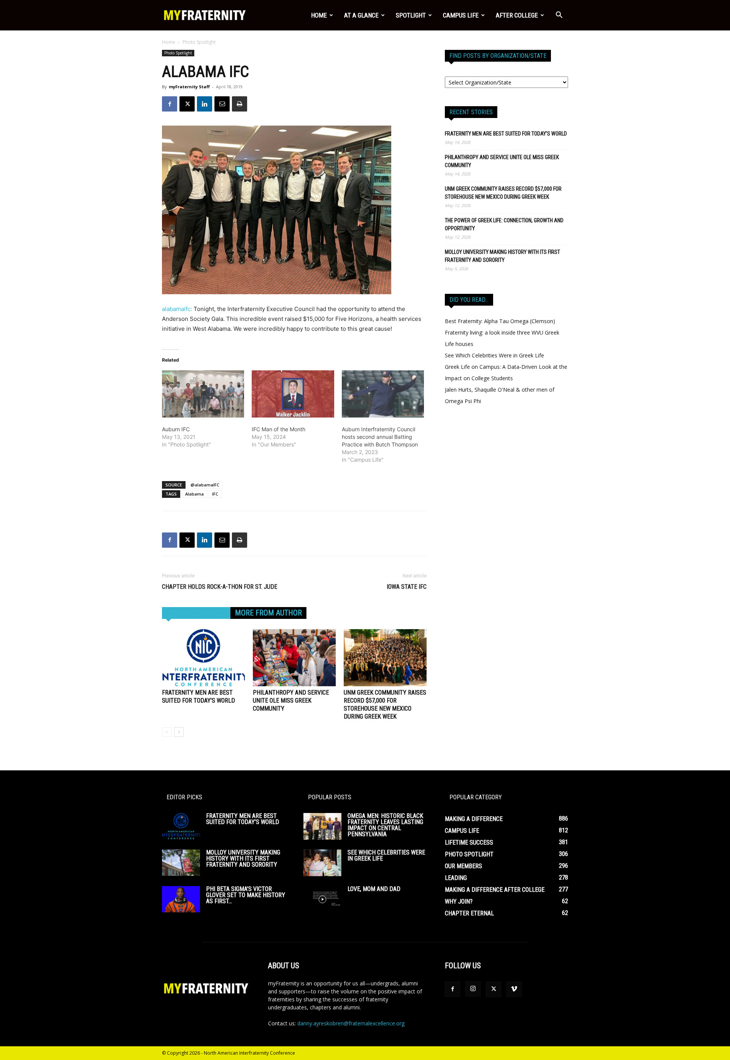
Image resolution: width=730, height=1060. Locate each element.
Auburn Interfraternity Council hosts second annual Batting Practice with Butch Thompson (380, 437)
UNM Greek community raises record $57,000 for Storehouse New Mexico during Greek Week (503, 193)
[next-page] (179, 732)
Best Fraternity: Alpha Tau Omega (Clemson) (500, 321)
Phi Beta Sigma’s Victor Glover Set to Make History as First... (245, 895)
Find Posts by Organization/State (497, 55)
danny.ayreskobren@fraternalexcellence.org (351, 1023)
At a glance (361, 15)
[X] (187, 104)
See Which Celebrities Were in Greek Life (494, 355)
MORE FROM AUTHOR (268, 612)
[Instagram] (473, 988)
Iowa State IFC (407, 586)
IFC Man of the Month (278, 429)
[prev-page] (166, 732)
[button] (559, 15)
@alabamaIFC (204, 485)
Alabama (194, 494)
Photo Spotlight (178, 53)
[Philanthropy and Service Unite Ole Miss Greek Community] (294, 657)
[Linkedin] (204, 104)
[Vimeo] (514, 989)
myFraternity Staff (189, 86)
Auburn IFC (176, 429)
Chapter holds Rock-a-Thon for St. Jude (219, 586)
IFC (215, 494)
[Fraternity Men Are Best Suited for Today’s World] (203, 657)
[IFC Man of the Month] (293, 394)
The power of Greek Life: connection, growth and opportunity (504, 224)
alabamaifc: (177, 308)
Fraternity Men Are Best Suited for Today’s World (506, 134)
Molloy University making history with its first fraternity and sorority (502, 256)
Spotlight (411, 15)
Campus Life (461, 15)
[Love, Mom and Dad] (322, 899)
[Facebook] (169, 104)
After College (517, 15)
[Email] (222, 104)
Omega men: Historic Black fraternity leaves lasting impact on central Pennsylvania (385, 825)
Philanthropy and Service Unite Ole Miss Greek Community (291, 700)
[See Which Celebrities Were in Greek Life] (322, 863)
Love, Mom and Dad (374, 889)
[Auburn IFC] (203, 394)
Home (319, 15)
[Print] (239, 104)
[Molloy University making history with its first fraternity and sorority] (181, 863)
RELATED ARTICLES (196, 612)
